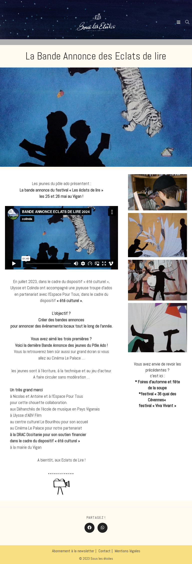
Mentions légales (127, 551)
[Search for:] (186, 22)
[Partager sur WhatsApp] (103, 528)
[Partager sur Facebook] (89, 528)
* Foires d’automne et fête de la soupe (157, 384)
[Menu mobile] (179, 22)
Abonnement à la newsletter (73, 551)
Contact (104, 551)
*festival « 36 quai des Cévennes (157, 396)
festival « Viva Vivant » (157, 405)
